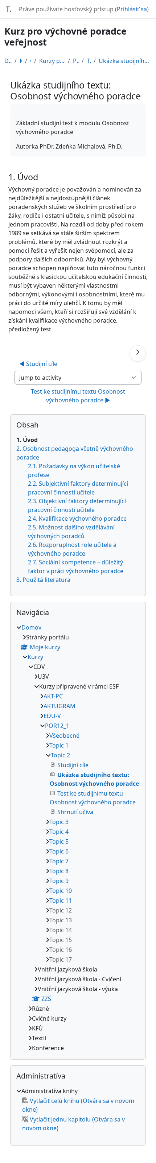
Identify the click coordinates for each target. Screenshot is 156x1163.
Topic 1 (59, 745)
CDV (30, 61)
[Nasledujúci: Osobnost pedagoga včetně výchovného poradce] (138, 353)
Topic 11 (60, 900)
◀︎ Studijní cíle (38, 364)
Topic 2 (89, 61)
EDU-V (52, 716)
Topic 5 (59, 841)
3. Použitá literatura (43, 580)
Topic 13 (60, 920)
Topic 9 (59, 881)
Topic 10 (60, 891)
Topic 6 (59, 851)
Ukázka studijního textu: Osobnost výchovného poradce (125, 61)
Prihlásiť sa (132, 9)
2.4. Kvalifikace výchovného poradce (77, 519)
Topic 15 (60, 940)
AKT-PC (53, 696)
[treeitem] (78, 837)
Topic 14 (60, 930)
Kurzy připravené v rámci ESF (52, 61)
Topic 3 (59, 822)
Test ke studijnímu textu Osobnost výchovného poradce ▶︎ (79, 395)
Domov (8, 61)
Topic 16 (60, 950)
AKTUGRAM (59, 706)
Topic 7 (59, 861)
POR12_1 (76, 61)
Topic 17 (60, 959)
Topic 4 (59, 832)
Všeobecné (64, 736)
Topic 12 (60, 910)
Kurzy (21, 61)
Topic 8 (59, 871)
